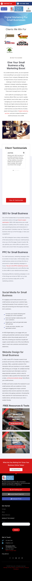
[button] (6, 159)
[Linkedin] (22, 558)
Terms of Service (20, 567)
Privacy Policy (11, 567)
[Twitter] (19, 558)
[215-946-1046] (18, 4)
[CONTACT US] (2, 4)
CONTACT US (8, 3)
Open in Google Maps (11, 550)
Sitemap (5, 567)
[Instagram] (13, 558)
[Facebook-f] (10, 558)
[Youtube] (16, 558)
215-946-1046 (24, 3)
